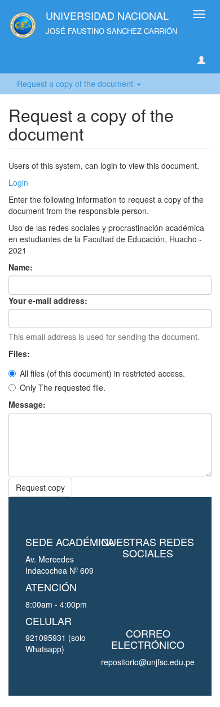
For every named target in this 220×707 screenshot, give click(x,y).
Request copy (40, 487)
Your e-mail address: (49, 300)
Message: (28, 404)
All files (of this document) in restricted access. (102, 373)
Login (18, 182)
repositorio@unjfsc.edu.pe (148, 661)
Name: (21, 267)
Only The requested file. (62, 387)
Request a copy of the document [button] (76, 83)
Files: (20, 353)
